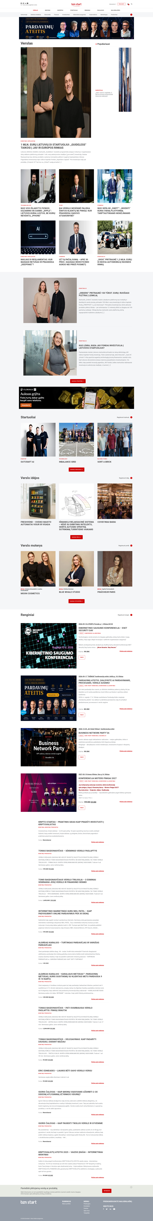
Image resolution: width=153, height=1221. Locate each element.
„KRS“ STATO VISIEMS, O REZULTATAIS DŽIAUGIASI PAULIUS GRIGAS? (104, 94)
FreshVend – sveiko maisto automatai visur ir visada (36, 523)
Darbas (86, 1208)
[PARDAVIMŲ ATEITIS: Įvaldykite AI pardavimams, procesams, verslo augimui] (48, 698)
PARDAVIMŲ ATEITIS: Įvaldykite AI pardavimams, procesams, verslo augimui (105, 681)
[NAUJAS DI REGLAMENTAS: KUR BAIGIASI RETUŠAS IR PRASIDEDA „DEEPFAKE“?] (38, 237)
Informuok (107, 1190)
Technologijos (26, 205)
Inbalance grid (67, 462)
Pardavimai (114, 14)
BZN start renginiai (92, 685)
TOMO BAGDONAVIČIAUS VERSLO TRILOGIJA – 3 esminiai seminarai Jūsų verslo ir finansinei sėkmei (67, 880)
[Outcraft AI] (38, 440)
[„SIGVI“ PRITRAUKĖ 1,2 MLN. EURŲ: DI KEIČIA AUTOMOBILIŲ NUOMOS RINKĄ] (114, 237)
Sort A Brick (104, 462)
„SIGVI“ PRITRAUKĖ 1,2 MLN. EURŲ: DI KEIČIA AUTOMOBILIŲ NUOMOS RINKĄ (114, 262)
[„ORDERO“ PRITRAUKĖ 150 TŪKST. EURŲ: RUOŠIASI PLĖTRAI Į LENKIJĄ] (50, 300)
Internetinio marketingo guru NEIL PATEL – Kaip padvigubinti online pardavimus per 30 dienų (65, 912)
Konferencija (89, 633)
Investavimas (66, 14)
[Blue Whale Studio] (76, 569)
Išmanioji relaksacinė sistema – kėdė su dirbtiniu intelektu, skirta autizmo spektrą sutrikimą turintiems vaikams (76, 526)
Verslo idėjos (30, 478)
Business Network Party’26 (94, 733)
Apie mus (87, 1211)
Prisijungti (121, 4)
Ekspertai (60, 10)
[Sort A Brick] (114, 440)
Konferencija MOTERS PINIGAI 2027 (98, 778)
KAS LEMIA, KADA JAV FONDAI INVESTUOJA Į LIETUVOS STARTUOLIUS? (101, 346)
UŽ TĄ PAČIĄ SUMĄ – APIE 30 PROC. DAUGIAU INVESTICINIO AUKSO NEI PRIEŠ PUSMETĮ (74, 262)
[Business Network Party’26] (48, 747)
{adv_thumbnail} (125, 93)
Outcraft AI (27, 462)
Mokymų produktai (51, 827)
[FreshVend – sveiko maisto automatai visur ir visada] (38, 501)
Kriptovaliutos (93, 14)
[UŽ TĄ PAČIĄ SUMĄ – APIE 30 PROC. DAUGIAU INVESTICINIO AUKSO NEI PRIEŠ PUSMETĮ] (76, 237)
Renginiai (87, 10)
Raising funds (102, 459)
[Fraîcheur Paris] (114, 569)
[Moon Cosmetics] (38, 569)
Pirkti (82, 657)
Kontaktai (87, 1206)
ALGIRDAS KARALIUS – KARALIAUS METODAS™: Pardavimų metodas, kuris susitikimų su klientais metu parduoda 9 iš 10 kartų (70, 976)
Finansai (56, 14)
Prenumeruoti (112, 4)
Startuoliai (74, 10)
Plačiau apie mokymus (126, 651)
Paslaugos (100, 10)
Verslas (35, 10)
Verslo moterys (31, 545)
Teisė (61, 205)
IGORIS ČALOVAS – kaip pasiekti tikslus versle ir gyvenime (70, 1123)
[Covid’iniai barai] (114, 501)
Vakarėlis (102, 735)
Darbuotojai (24, 14)
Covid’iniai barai (106, 522)
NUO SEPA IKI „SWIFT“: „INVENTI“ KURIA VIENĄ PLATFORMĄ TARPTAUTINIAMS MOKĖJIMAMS (113, 210)
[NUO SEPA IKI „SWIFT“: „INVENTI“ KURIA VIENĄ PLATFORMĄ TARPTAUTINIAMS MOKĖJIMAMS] (114, 186)
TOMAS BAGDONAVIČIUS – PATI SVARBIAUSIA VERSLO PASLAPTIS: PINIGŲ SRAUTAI (65, 1009)
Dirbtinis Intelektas (36, 14)
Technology (63, 459)
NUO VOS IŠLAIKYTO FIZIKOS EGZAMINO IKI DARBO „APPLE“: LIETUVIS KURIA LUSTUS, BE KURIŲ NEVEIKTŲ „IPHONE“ (38, 212)
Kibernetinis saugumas (79, 14)
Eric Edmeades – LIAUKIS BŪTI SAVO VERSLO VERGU (65, 1070)
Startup (23, 459)
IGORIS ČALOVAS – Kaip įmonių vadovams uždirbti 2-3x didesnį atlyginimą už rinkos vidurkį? (68, 1093)
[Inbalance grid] (76, 440)
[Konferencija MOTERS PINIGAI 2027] (48, 792)
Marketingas (104, 14)
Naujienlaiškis (115, 10)
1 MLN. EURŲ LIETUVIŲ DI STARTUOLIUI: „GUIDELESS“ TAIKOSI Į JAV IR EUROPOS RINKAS (53, 146)
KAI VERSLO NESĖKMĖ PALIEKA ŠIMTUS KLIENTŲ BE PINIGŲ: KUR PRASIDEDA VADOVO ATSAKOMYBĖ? (75, 212)
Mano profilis (66, 1204)
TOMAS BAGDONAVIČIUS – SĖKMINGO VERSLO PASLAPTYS (67, 851)
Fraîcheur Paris (106, 592)
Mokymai (47, 10)
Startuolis (101, 256)
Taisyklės (87, 1213)
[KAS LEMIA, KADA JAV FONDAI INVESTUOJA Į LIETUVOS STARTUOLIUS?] (50, 353)
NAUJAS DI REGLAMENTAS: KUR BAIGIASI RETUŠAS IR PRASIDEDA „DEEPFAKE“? (37, 262)
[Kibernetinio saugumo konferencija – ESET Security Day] (48, 645)
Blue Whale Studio (69, 592)
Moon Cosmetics (30, 593)
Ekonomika (47, 14)
